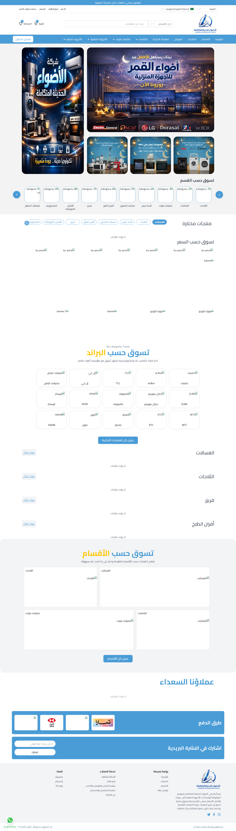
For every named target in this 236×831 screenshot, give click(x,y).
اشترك (35, 752)
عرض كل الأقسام (118, 658)
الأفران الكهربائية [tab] (53, 222)
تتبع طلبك (111, 781)
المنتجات (192, 39)
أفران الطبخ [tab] (89, 222)
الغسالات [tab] (160, 222)
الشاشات (143, 39)
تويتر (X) (59, 786)
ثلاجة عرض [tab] (127, 222)
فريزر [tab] (72, 222)
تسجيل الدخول (23, 39)
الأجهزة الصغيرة (98, 39)
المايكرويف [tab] (33, 222)
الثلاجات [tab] (143, 222)
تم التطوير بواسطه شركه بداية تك (208, 826)
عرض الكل (29, 452)
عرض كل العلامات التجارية (118, 440)
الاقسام (206, 39)
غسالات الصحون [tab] (108, 222)
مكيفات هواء (123, 39)
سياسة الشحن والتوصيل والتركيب (100, 786)
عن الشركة (110, 795)
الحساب (42, 9)
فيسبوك (59, 777)
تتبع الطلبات (53, 9)
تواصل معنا (163, 790)
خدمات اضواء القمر (27, 9)
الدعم (63, 9)
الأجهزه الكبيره (74, 39)
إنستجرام (59, 781)
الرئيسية (219, 39)
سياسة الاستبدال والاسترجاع (102, 790)
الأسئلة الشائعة (108, 777)
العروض (178, 39)
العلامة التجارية (161, 39)
